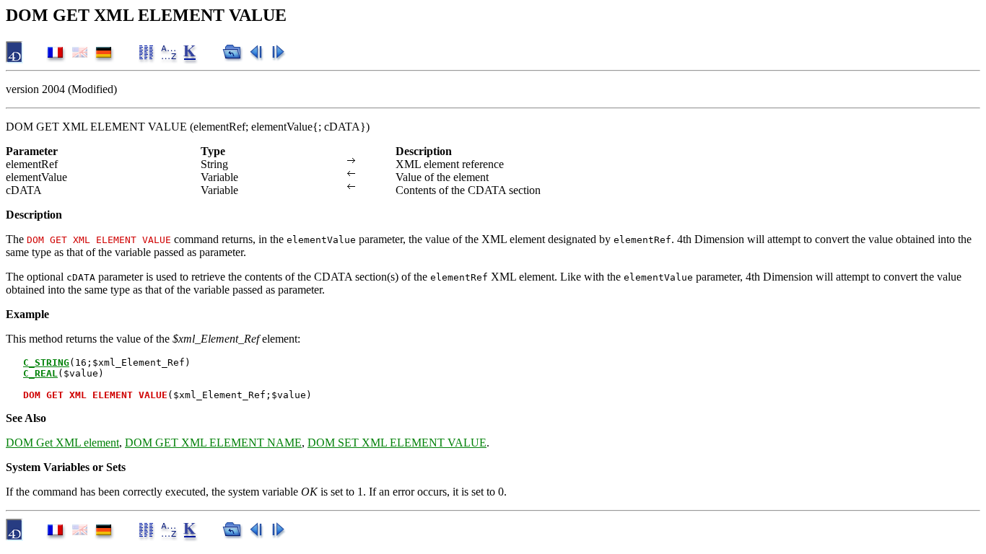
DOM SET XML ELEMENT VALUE (397, 442)
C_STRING (46, 362)
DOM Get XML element (62, 442)
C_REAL (40, 373)
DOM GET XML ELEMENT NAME (213, 442)
